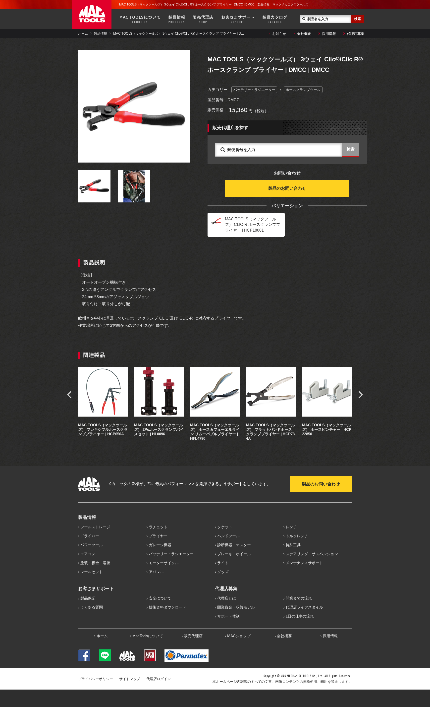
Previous (69, 394)
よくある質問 (91, 607)
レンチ (291, 527)
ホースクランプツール (303, 90)
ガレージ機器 (160, 545)
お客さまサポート (238, 19)
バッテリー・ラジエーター (254, 90)
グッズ (222, 572)
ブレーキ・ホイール (234, 554)
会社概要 (304, 34)
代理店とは (226, 598)
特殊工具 (293, 545)
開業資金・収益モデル (236, 607)
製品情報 (176, 19)
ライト (222, 563)
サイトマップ (129, 679)
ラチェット (158, 527)
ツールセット (91, 572)
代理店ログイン (158, 679)
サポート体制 (228, 616)
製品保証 (87, 598)
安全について (160, 598)
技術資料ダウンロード (167, 607)
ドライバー (89, 536)
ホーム (83, 33)
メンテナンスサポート (304, 563)
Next (361, 394)
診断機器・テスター (234, 545)
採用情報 (329, 34)
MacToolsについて (147, 636)
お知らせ (279, 34)
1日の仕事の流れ (300, 616)
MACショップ (239, 636)
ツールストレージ (95, 527)
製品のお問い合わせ (287, 188)
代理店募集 (355, 34)
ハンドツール (228, 536)
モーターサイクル (164, 563)
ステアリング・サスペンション (312, 554)
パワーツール (91, 545)
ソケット (224, 527)
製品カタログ (274, 19)
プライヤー (158, 536)
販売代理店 (203, 19)
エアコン (87, 554)
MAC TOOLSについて (140, 19)
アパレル (156, 572)
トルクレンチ (297, 536)
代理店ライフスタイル (304, 607)
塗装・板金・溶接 (95, 563)
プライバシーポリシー (95, 679)
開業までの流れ (299, 598)
